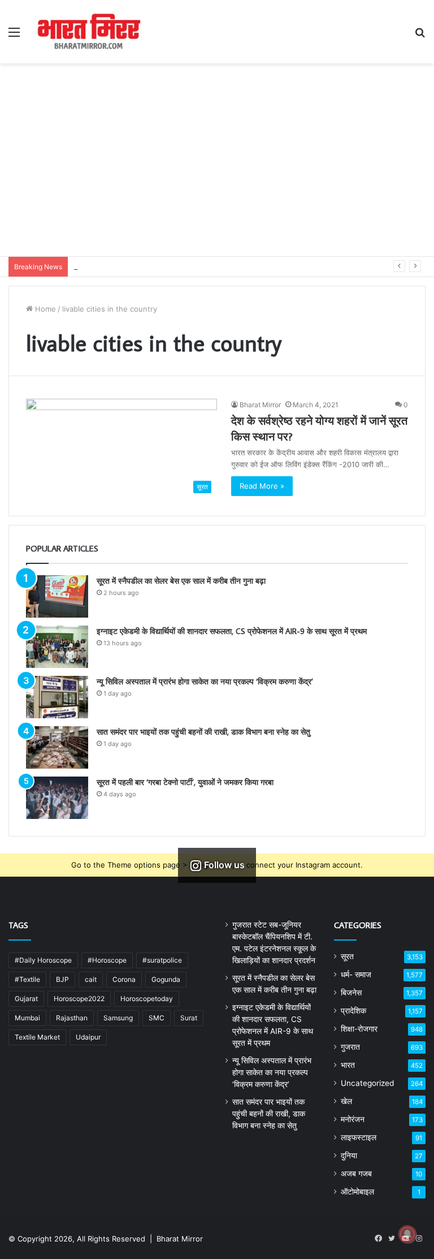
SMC (156, 1018)
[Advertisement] (217, 171)
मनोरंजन (352, 1119)
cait (91, 979)
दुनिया (349, 1155)
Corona (124, 979)
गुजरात (350, 1046)
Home (44, 308)
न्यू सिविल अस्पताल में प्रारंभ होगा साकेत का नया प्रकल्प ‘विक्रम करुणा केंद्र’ (205, 681)
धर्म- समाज (356, 974)
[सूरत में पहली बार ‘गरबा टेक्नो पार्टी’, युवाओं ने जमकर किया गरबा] (57, 798)
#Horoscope (107, 960)
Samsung (118, 1018)
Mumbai (27, 1018)
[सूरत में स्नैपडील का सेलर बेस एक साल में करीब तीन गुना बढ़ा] (57, 596)
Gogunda (165, 979)
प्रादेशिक (353, 1010)
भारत (348, 1065)
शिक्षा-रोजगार (359, 1028)
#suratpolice (162, 960)
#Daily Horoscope (43, 960)
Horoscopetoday (146, 998)
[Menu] (14, 36)
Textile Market (37, 1037)
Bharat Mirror (260, 404)
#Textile (27, 979)
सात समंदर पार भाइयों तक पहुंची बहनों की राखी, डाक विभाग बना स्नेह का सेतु (203, 732)
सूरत (347, 956)
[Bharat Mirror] (88, 31)
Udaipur (88, 1037)
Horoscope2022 (79, 998)
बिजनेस (351, 992)
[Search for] (420, 36)
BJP (62, 979)
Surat (188, 1018)
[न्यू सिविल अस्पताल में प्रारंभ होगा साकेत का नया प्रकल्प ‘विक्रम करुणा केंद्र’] (57, 697)
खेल (346, 1101)
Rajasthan (72, 1018)
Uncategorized (367, 1083)
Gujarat (26, 998)
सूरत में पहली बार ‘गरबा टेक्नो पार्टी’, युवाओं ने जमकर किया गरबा (185, 782)
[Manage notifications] (407, 1234)
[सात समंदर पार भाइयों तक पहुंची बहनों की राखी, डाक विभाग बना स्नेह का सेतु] (57, 747)
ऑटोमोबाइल (357, 1191)
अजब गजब (356, 1173)
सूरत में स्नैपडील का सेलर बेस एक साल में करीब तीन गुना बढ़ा (181, 581)
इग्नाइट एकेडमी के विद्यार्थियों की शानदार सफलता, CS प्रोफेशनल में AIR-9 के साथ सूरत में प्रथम (232, 631)
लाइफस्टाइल (358, 1137)
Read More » (262, 485)
